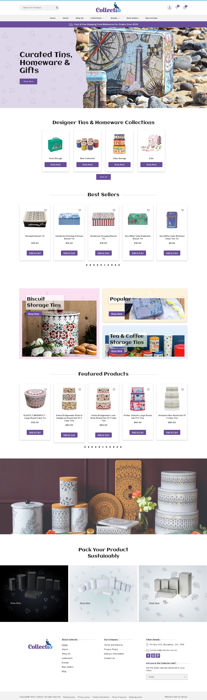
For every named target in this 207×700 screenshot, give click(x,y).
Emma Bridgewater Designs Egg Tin (172, 237)
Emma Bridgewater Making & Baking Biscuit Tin (103, 237)
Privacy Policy (111, 649)
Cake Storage (119, 158)
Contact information (100, 697)
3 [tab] (94, 265)
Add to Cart (35, 253)
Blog (64, 671)
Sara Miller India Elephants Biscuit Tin (35, 237)
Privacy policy (84, 697)
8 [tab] (111, 265)
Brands (65, 662)
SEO (176, 697)
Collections (67, 658)
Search (57, 8)
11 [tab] (120, 447)
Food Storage (55, 158)
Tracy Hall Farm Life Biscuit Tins (138, 237)
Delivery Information (114, 654)
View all (103, 177)
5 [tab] (101, 265)
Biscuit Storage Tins (44, 302)
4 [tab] (97, 265)
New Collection (87, 158)
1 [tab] (86, 265)
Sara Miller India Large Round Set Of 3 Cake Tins (172, 416)
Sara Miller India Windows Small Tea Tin (69, 237)
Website (168, 697)
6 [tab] (104, 265)
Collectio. (40, 697)
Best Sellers (67, 667)
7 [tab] (108, 265)
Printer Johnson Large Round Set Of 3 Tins (69, 416)
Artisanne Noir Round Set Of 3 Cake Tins (103, 416)
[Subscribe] (184, 677)
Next (191, 232)
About (65, 649)
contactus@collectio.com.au (163, 650)
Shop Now (28, 81)
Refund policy (69, 697)
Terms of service (119, 697)
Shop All (66, 654)
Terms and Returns (113, 645)
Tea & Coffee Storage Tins (127, 339)
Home (65, 645)
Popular (120, 299)
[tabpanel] (35, 233)
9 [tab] (115, 265)
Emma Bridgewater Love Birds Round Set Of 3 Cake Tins (35, 418)
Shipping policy (135, 697)
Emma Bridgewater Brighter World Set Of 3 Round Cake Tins (137, 418)
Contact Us (109, 658)
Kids (151, 158)
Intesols (184, 697)
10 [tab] (119, 265)
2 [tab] (90, 265)
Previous (16, 232)
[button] (184, 7)
